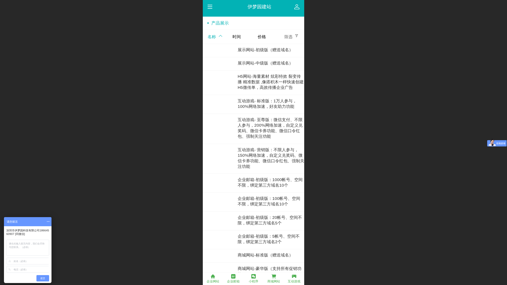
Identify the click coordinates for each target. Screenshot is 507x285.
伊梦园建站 (259, 6)
